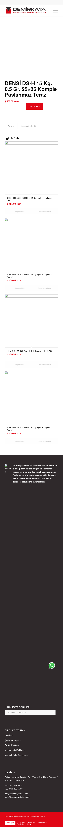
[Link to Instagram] (46, 819)
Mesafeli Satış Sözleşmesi (16, 755)
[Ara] (47, 10)
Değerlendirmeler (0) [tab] (28, 126)
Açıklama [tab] (11, 126)
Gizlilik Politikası (12, 745)
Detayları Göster (44, 211)
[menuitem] (47, 10)
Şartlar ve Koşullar (13, 740)
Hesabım (9, 735)
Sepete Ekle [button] (19, 211)
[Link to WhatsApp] (56, 819)
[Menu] (54, 10)
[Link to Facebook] (51, 819)
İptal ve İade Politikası (14, 750)
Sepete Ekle (35, 106)
